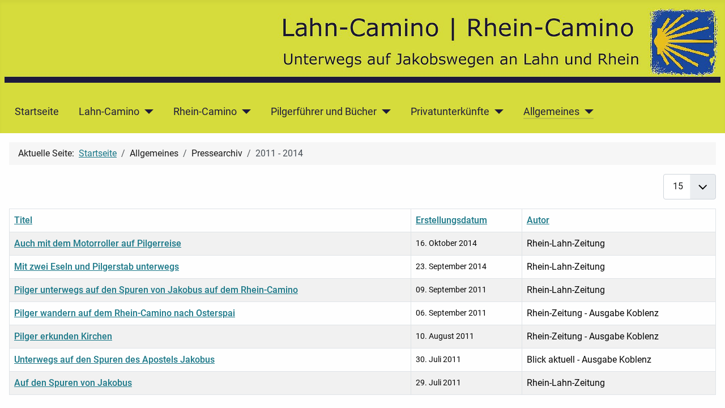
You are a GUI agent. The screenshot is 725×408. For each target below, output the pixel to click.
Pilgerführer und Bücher (324, 111)
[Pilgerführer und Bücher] (384, 111)
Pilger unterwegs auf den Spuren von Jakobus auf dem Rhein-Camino (156, 289)
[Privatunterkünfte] (496, 111)
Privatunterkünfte (450, 111)
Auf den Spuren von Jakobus (73, 382)
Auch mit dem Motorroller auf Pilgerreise (97, 243)
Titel (23, 220)
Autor (538, 220)
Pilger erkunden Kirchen (63, 336)
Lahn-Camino (109, 111)
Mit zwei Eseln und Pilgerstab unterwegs (96, 266)
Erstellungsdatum (451, 220)
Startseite (37, 111)
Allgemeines (551, 111)
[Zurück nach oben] (705, 387)
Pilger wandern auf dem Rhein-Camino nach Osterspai (124, 313)
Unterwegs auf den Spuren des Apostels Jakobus (114, 359)
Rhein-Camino (205, 111)
